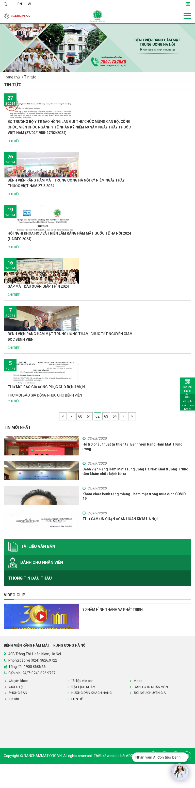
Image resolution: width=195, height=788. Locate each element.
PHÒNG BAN (18, 693)
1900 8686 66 (35, 667)
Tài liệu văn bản (37, 546)
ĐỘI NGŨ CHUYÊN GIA (150, 693)
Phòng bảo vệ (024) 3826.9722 (32, 660)
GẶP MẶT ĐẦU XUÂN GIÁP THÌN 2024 (38, 286)
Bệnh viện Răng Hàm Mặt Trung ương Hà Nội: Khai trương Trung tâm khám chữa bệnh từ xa (135, 471)
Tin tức (14, 699)
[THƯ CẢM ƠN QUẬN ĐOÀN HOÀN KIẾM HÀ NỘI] (41, 520)
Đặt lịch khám (187, 389)
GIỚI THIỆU (17, 687)
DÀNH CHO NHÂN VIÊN (41, 562)
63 (106, 416)
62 (97, 416)
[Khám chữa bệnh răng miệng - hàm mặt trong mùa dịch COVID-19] (41, 495)
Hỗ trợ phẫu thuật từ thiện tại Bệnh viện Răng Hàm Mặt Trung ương (133, 446)
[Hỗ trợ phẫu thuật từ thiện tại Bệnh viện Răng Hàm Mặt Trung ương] (41, 445)
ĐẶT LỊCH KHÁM (83, 687)
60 (80, 416)
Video (138, 681)
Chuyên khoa (18, 681)
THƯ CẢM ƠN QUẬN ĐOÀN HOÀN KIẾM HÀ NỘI (120, 519)
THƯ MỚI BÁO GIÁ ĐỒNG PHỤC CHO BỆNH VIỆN (46, 387)
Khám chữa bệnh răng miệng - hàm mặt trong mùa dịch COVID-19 (135, 496)
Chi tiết (14, 141)
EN (20, 4)
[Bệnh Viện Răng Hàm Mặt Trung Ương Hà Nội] (97, 16)
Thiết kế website (107, 756)
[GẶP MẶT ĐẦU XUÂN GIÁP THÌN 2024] (41, 275)
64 (115, 416)
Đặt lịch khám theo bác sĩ (187, 405)
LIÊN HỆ (77, 699)
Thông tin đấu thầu (30, 578)
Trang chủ (12, 77)
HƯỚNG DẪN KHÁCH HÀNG (91, 693)
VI (29, 4)
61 (89, 416)
